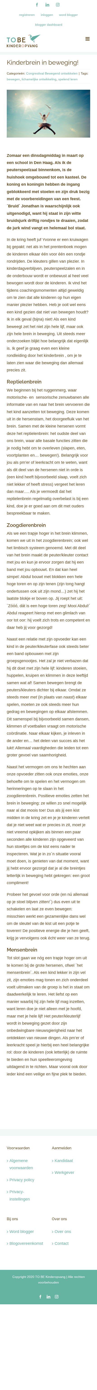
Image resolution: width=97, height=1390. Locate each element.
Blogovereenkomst (26, 1243)
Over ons (63, 1231)
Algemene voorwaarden (21, 1164)
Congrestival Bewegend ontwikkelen (52, 73)
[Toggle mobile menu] (87, 38)
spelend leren (68, 79)
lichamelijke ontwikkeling (39, 79)
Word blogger (21, 1231)
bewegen (13, 79)
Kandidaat (64, 1160)
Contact (62, 1243)
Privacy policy (21, 1180)
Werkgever (64, 1172)
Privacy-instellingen (19, 1195)
